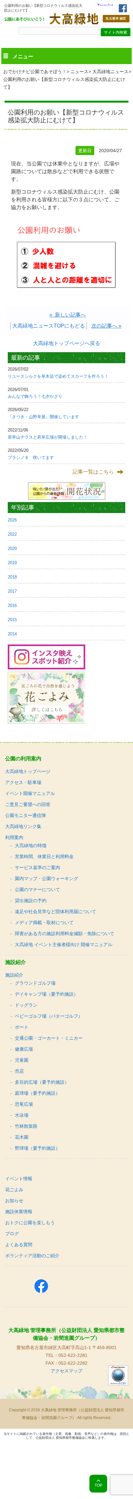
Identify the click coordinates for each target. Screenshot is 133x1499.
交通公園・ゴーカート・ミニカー (49, 1038)
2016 (12, 605)
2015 (12, 619)
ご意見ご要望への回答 (27, 804)
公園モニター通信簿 (25, 815)
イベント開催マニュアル (30, 793)
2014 (12, 634)
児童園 (21, 1060)
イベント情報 (18, 1178)
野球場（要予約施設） (37, 1148)
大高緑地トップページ (27, 771)
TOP (98, 1485)
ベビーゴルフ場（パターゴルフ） (49, 1016)
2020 (12, 548)
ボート (21, 1027)
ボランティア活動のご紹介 (32, 1255)
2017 (12, 591)
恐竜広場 (24, 1104)
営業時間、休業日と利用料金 (44, 856)
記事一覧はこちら (93, 472)
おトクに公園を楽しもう (30, 1222)
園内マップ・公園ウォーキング (46, 878)
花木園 (21, 1137)
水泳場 (21, 1115)
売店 (19, 1071)
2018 (12, 577)
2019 (12, 562)
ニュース (79, 71)
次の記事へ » (106, 326)
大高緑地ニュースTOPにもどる (48, 326)
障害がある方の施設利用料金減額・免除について (64, 933)
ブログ (12, 1233)
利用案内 (14, 837)
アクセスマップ (66, 1370)
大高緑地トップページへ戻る (66, 343)
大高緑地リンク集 (23, 826)
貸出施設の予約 (30, 900)
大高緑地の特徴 (30, 845)
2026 (12, 520)
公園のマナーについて (37, 889)
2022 (12, 534)
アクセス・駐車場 (23, 782)
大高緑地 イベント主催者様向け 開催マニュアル (63, 944)
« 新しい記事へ (67, 315)
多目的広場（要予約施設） (42, 1082)
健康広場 (24, 1049)
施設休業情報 (18, 1211)
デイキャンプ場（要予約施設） (46, 994)
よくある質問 (18, 1244)
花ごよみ (14, 1189)
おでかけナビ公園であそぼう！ (34, 71)
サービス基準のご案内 (37, 867)
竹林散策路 (26, 1126)
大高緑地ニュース (110, 71)
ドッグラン (26, 1005)
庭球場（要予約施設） (37, 1093)
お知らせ (14, 1200)
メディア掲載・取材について (44, 922)
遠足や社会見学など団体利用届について (55, 911)
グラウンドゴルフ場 (35, 983)
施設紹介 (14, 975)
